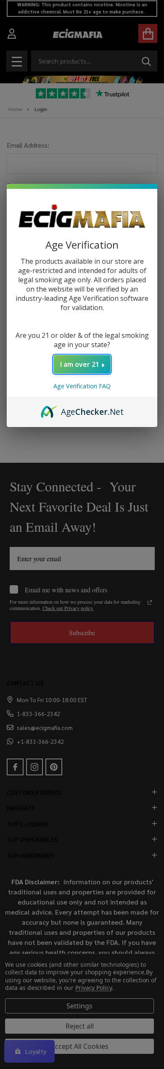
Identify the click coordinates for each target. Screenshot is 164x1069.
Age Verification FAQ (82, 386)
